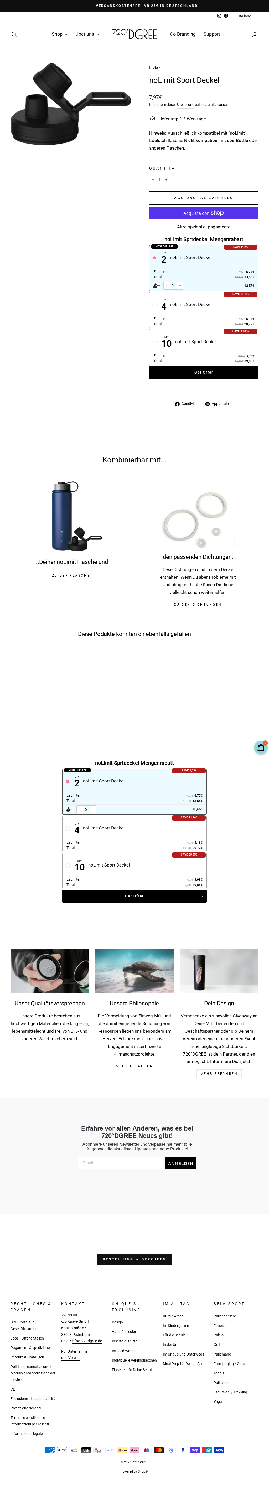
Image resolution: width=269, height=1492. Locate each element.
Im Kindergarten (176, 1325)
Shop (58, 34)
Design (117, 1322)
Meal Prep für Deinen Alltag (185, 1364)
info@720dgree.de (87, 1341)
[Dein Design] (219, 971)
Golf (217, 1344)
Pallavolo (221, 1383)
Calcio (219, 1335)
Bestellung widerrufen (134, 1259)
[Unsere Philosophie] (134, 971)
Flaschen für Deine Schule (132, 1370)
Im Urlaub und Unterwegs (183, 1354)
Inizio (153, 67)
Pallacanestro (225, 1316)
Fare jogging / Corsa (230, 1364)
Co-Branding (183, 34)
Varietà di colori (124, 1332)
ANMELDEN (181, 1163)
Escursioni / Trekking (230, 1392)
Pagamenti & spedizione (30, 1348)
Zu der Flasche (71, 575)
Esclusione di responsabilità (33, 1399)
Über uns (85, 34)
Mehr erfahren (219, 1074)
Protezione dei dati (26, 1408)
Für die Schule (174, 1335)
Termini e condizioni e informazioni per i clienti (30, 1421)
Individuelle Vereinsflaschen (134, 1360)
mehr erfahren (134, 1066)
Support (212, 34)
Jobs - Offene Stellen (27, 1338)
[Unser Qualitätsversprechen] (50, 971)
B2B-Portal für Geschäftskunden (25, 1325)
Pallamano (222, 1354)
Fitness (219, 1325)
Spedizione (185, 105)
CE (13, 1389)
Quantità (162, 168)
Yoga (218, 1401)
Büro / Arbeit (173, 1316)
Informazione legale (27, 1434)
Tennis (219, 1373)
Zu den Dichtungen (198, 605)
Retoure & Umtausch (27, 1357)
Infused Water (123, 1351)
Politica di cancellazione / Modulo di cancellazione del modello (33, 1373)
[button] (36, 708)
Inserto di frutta (124, 1341)
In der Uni (170, 1344)
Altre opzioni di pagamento (204, 227)
